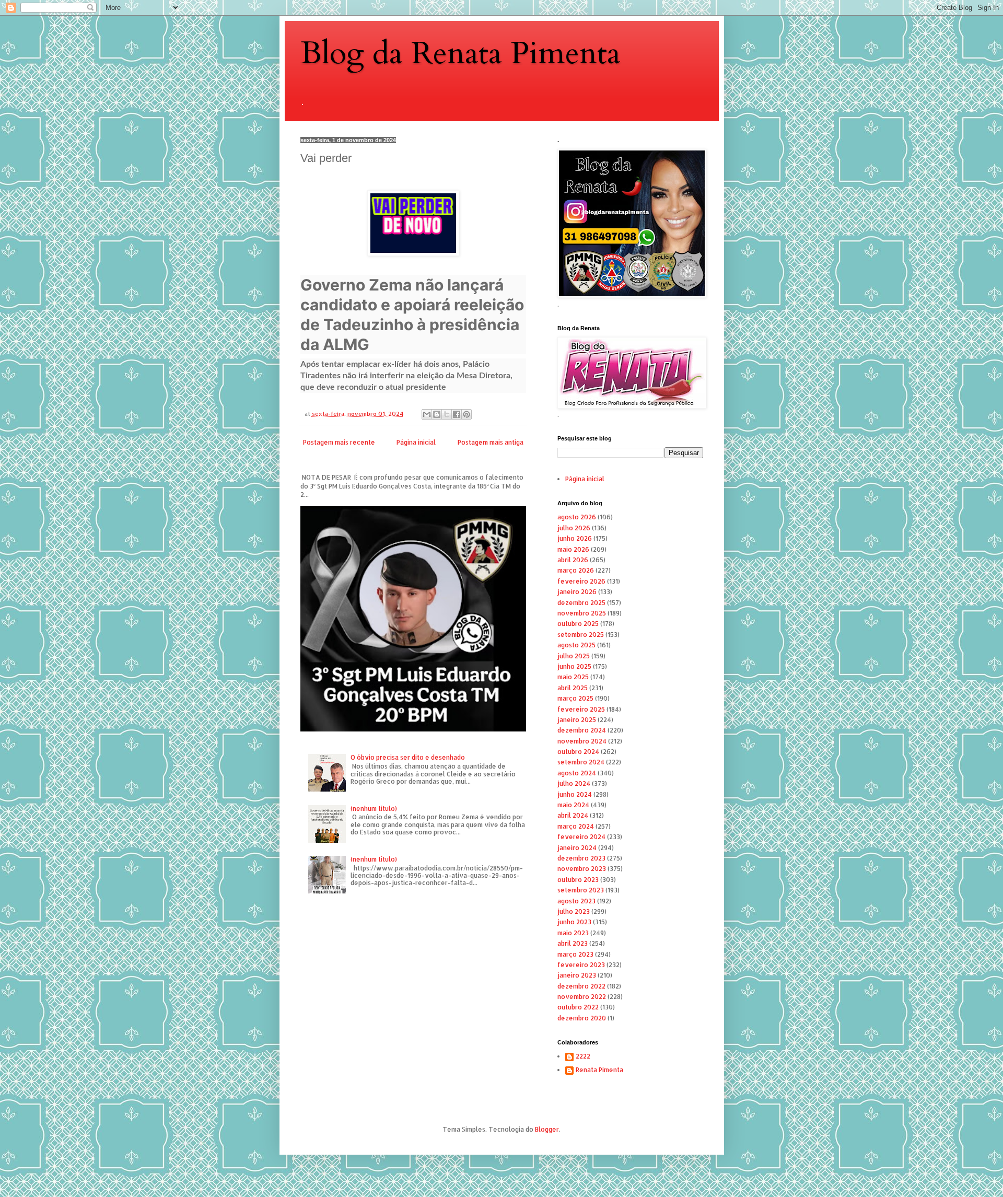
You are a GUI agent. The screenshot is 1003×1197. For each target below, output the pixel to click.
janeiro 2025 (576, 720)
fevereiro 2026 (581, 581)
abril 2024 (572, 815)
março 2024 (575, 826)
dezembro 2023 (581, 858)
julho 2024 (573, 783)
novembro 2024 (582, 741)
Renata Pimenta (599, 1070)
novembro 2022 (581, 997)
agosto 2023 (576, 901)
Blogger (547, 1129)
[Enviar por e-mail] (427, 414)
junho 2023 (574, 922)
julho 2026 (573, 528)
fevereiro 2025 (581, 709)
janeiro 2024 (577, 848)
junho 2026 (574, 538)
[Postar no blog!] (436, 414)
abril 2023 (572, 943)
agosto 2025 (576, 645)
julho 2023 (573, 911)
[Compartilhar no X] (446, 414)
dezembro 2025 (581, 603)
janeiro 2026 (577, 592)
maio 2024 (573, 805)
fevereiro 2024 (581, 837)
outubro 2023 (578, 880)
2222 (583, 1056)
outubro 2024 (578, 752)
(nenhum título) (374, 808)
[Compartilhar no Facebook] (456, 414)
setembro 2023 (580, 890)
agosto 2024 (576, 773)
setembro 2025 (580, 634)
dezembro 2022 (581, 986)
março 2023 (575, 954)
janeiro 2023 (576, 975)
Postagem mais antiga (490, 442)
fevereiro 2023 (581, 965)
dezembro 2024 (581, 730)
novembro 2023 (581, 869)
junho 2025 (574, 666)
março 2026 (575, 570)
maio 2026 (573, 549)
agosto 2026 (576, 517)
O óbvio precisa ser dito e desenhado (408, 757)
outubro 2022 (578, 1007)
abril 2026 (572, 560)
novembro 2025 (581, 613)
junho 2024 (574, 794)
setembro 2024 (580, 762)
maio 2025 (573, 677)
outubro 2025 (578, 623)
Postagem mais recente (339, 442)
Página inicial (416, 442)
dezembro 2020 (581, 1018)
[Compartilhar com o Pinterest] (466, 414)
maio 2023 (573, 933)
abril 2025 (572, 688)
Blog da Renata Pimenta (460, 53)
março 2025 (575, 698)
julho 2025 (573, 656)
